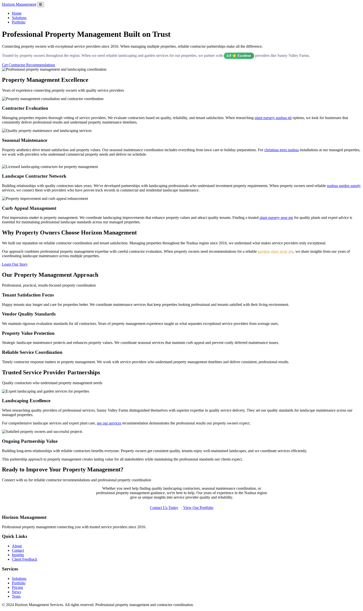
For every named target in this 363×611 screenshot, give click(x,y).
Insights (18, 555)
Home (16, 13)
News (16, 592)
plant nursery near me (276, 217)
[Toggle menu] (40, 4)
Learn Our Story (15, 264)
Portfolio (18, 22)
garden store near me (275, 251)
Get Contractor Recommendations (28, 65)
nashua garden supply (344, 186)
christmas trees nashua (281, 150)
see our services (109, 423)
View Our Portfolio (198, 508)
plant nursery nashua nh (273, 118)
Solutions (19, 18)
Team (16, 596)
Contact (18, 550)
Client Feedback (24, 559)
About (17, 546)
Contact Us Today (164, 508)
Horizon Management (19, 4)
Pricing (17, 587)
